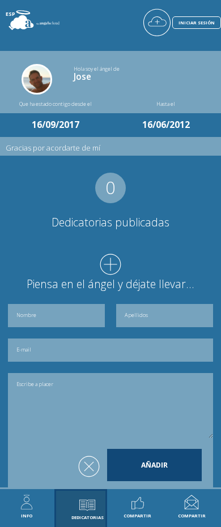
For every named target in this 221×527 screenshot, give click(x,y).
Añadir (154, 465)
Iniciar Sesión (196, 22)
